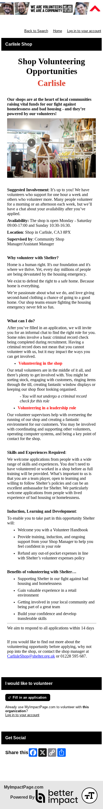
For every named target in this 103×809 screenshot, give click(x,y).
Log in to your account (84, 31)
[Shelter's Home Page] (51, 8)
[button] (89, 795)
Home (57, 31)
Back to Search (36, 31)
